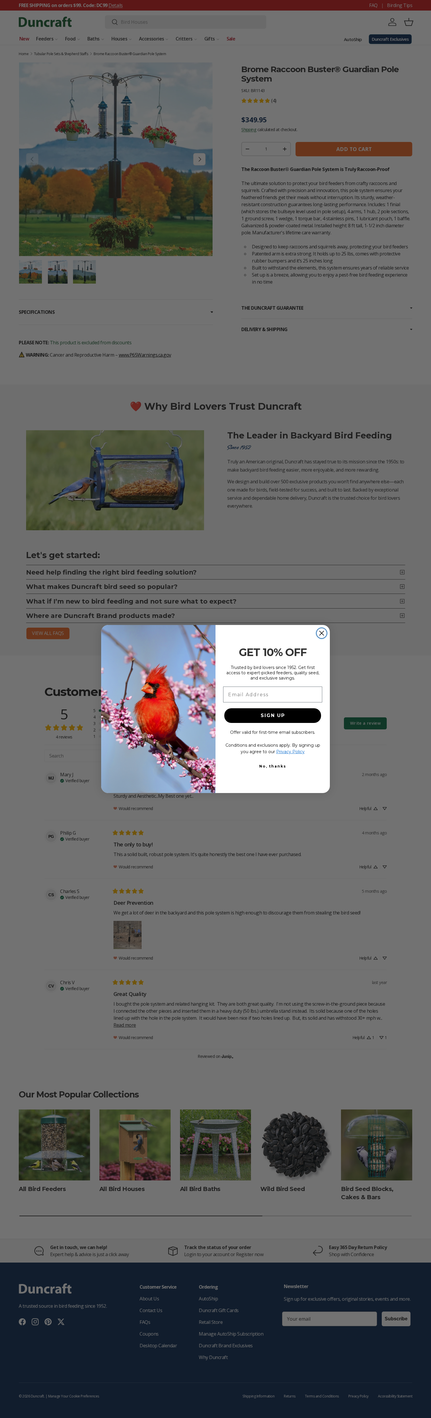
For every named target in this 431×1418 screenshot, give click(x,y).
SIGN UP (273, 715)
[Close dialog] (321, 633)
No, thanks (272, 766)
